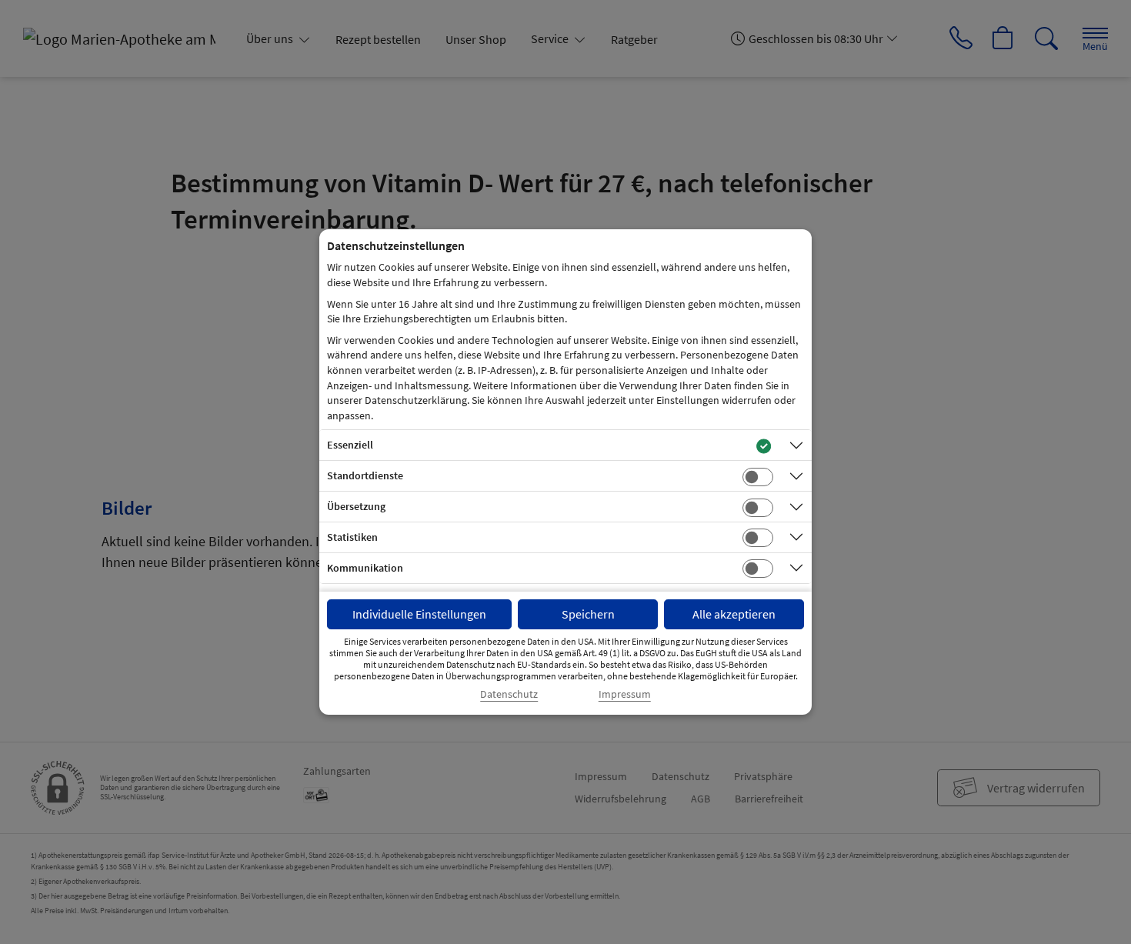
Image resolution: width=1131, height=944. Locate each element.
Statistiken (352, 537)
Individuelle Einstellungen (419, 614)
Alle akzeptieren (734, 614)
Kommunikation (365, 568)
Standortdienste (365, 475)
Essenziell (350, 445)
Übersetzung (356, 506)
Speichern (588, 614)
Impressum (625, 694)
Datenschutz (509, 694)
